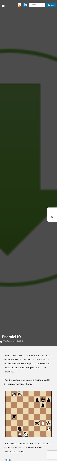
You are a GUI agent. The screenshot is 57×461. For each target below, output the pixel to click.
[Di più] (3, 6)
